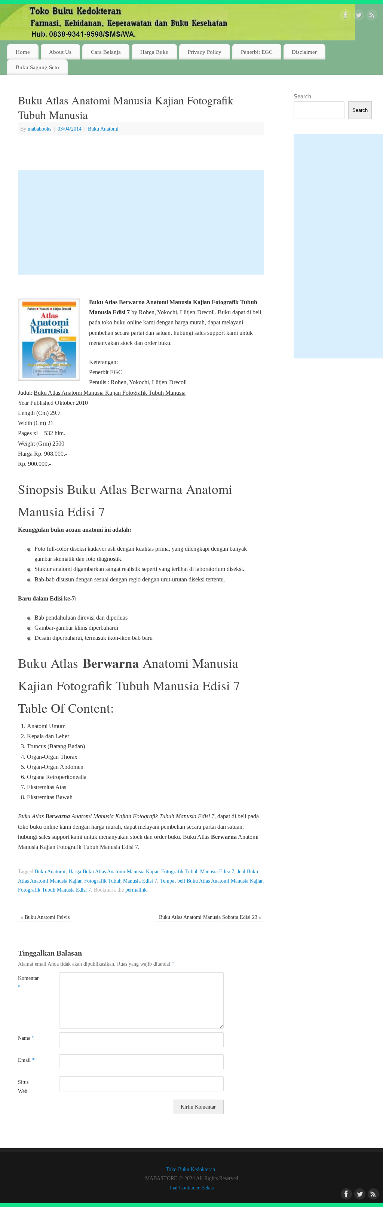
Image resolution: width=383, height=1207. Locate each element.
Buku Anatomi (103, 129)
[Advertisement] (141, 222)
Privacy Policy (204, 52)
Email (26, 1060)
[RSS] (371, 16)
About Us (60, 52)
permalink (136, 890)
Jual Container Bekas (191, 1188)
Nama (26, 1038)
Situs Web (23, 1086)
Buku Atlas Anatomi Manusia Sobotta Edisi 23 (210, 917)
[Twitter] (358, 16)
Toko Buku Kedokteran (190, 1169)
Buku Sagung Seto (37, 67)
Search (302, 96)
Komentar (28, 982)
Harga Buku (154, 52)
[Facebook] (345, 16)
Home (23, 52)
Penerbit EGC (257, 52)
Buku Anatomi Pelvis (45, 917)
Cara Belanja (106, 52)
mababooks (39, 129)
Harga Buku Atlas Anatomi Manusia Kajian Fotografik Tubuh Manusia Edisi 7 (151, 871)
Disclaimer (304, 52)
